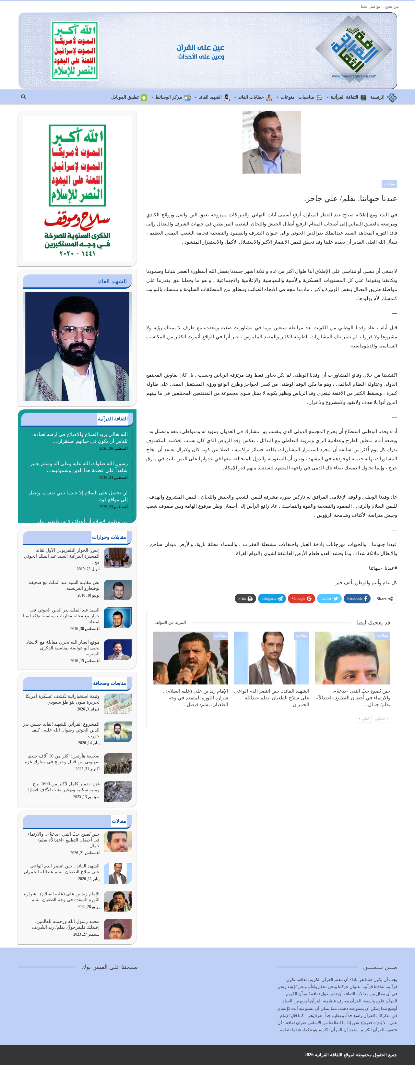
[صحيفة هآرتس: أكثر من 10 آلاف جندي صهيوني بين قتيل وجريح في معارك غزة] (118, 763)
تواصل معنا (370, 6)
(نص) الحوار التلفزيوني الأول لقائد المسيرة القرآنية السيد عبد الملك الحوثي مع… (62, 556)
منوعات (287, 97)
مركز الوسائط (168, 97)
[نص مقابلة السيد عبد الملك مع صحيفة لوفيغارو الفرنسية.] (118, 590)
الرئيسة (377, 97)
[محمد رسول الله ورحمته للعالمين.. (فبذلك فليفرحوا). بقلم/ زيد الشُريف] (118, 929)
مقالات (389, 184)
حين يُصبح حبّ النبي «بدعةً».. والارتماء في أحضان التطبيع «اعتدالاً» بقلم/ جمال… (64, 840)
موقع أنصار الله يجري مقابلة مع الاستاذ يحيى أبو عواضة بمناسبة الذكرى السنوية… (63, 648)
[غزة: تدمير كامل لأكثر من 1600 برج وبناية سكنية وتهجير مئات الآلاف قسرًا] (118, 791)
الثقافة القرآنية (344, 97)
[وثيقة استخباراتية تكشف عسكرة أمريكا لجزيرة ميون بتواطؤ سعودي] (118, 704)
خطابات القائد (251, 97)
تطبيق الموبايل (125, 97)
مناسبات (306, 97)
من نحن (392, 6)
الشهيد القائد (210, 97)
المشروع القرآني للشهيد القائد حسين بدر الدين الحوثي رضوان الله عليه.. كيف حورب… (61, 730)
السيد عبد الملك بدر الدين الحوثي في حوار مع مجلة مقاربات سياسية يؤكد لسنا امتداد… (61, 616)
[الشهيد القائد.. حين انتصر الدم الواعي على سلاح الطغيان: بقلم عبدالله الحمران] (271, 658)
